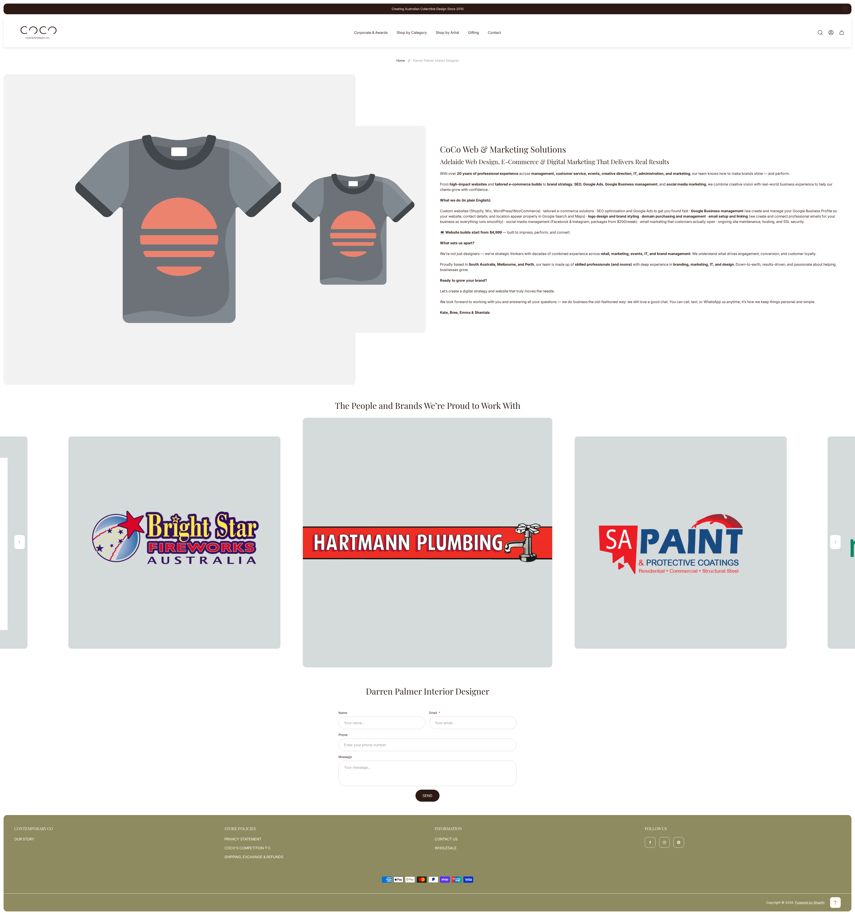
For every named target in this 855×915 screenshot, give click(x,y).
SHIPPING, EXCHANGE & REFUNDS (253, 857)
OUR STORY (24, 839)
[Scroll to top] (835, 902)
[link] (174, 542)
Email (433, 713)
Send (427, 795)
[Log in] (831, 32)
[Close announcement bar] (845, 9)
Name (342, 713)
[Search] (820, 32)
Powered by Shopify (810, 902)
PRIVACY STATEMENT (242, 839)
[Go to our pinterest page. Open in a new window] (678, 842)
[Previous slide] (19, 542)
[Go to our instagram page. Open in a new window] (664, 842)
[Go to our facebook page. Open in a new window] (650, 842)
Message (345, 757)
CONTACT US (446, 839)
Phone (343, 735)
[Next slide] (835, 542)
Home (400, 60)
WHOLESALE (446, 848)
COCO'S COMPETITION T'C (247, 848)
